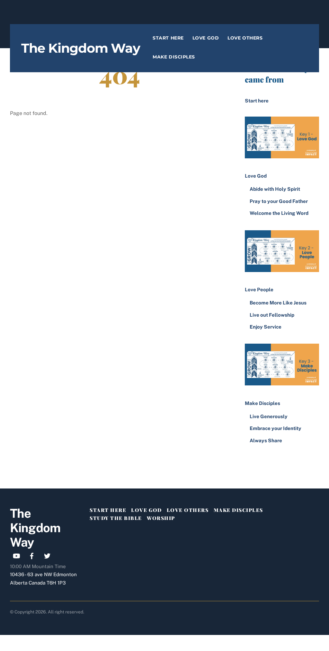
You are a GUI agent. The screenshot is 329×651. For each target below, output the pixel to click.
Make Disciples (174, 56)
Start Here (168, 37)
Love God (205, 37)
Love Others (244, 37)
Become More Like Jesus (278, 302)
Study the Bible (116, 518)
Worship (161, 518)
